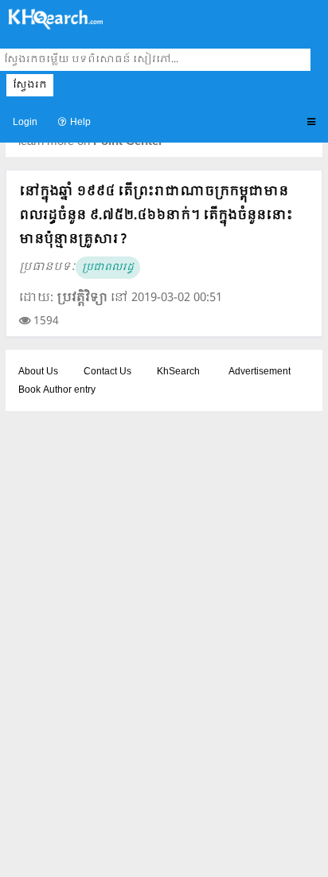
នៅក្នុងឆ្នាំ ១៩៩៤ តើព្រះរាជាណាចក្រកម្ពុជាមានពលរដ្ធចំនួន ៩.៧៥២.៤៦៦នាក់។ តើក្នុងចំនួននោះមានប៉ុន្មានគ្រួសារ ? (156, 215)
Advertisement (259, 372)
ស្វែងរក (30, 85)
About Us (38, 372)
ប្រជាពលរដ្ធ (108, 268)
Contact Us (107, 372)
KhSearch (178, 372)
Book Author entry (57, 390)
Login (25, 123)
